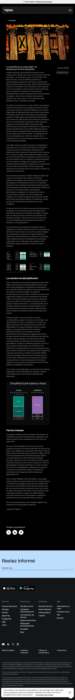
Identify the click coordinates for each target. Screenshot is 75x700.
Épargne (5, 609)
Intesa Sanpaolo (44, 609)
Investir (5, 612)
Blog (22, 632)
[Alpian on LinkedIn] (8, 644)
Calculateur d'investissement (27, 610)
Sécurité (60, 618)
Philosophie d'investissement (27, 624)
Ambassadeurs (44, 612)
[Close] (69, 692)
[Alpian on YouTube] (3, 644)
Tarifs (4, 625)
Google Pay (6, 619)
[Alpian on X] (13, 644)
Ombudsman (61, 650)
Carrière (41, 616)
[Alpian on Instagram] (18, 644)
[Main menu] (70, 10)
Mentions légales (8, 650)
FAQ (58, 615)
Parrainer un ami (26, 606)
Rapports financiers (28, 620)
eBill (3, 622)
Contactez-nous (63, 612)
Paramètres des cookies (44, 695)
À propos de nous (45, 606)
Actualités (24, 629)
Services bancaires (9, 606)
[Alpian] (8, 10)
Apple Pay (6, 616)
